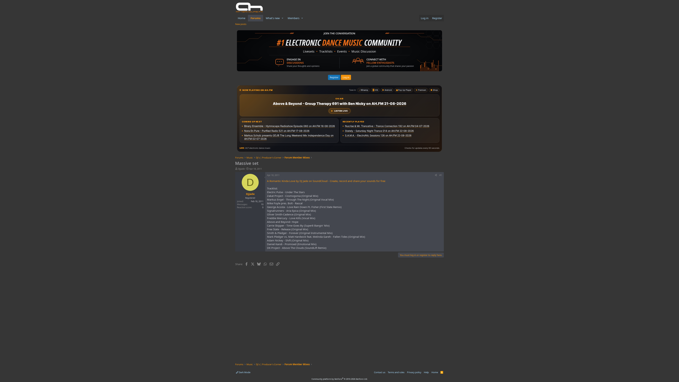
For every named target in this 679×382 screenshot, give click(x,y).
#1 (440, 175)
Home (241, 18)
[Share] (436, 175)
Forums (255, 18)
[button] (282, 18)
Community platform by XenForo (340, 379)
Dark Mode (244, 372)
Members (293, 18)
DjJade (241, 168)
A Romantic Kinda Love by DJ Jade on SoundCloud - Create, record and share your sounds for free (326, 181)
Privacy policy (414, 372)
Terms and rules (396, 372)
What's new (273, 18)
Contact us (379, 372)
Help (426, 372)
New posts (240, 24)
